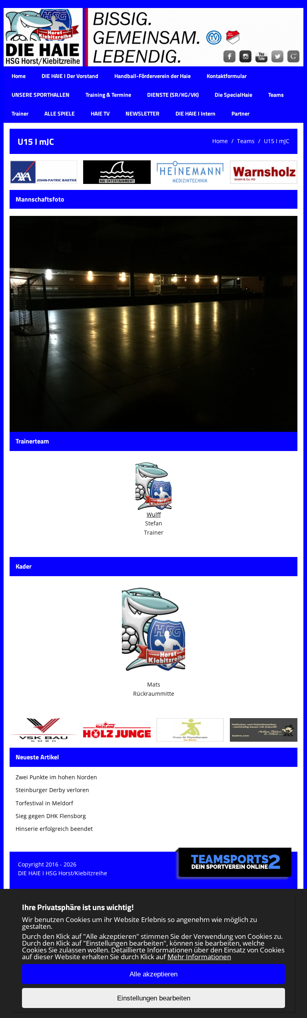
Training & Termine (108, 94)
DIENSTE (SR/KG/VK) (173, 94)
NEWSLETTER (142, 113)
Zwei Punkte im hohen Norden (56, 777)
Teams (276, 94)
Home (19, 76)
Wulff (154, 514)
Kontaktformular (227, 76)
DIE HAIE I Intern (195, 113)
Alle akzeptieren (153, 974)
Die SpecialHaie (233, 94)
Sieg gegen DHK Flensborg (51, 816)
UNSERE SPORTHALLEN (41, 94)
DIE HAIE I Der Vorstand (70, 76)
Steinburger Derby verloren (52, 790)
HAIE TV (100, 113)
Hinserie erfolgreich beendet (54, 828)
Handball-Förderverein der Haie (152, 76)
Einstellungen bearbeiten (153, 998)
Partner (240, 113)
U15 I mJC (276, 141)
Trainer (20, 113)
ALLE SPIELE (59, 113)
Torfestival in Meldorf (44, 803)
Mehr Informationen (199, 956)
